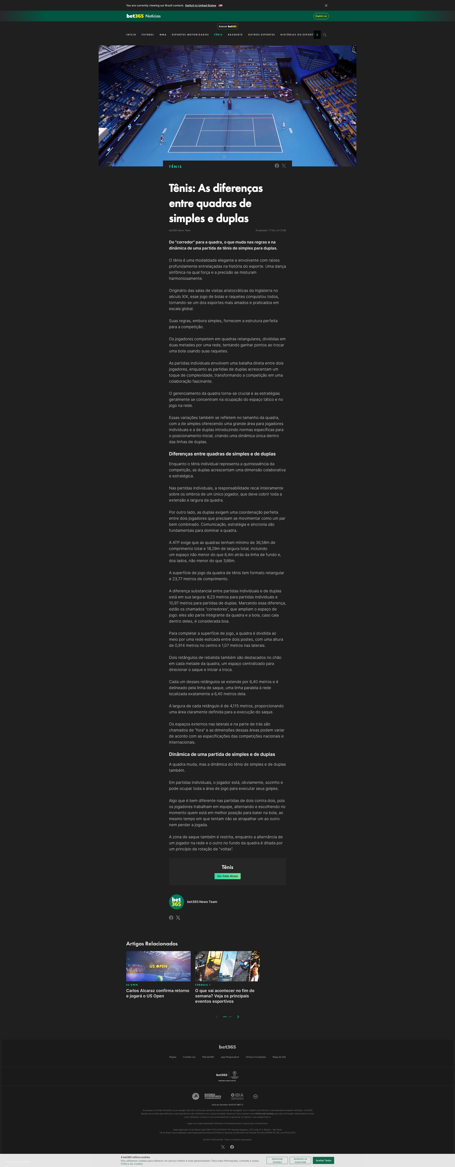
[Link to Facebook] (277, 168)
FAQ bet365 (208, 1057)
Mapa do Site (279, 1057)
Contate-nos (189, 1057)
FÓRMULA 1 (203, 985)
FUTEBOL (148, 34)
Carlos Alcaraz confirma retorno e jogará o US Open (157, 993)
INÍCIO (131, 34)
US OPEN (132, 985)
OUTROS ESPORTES (261, 34)
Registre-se (321, 16)
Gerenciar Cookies (277, 1160)
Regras (172, 1057)
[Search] (325, 34)
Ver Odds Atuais (227, 876)
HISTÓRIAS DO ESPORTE (297, 34)
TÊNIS (218, 34)
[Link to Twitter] (284, 168)
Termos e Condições (256, 1057)
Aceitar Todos (323, 1160)
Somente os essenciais (300, 1160)
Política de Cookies (132, 1163)
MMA (163, 34)
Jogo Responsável (230, 1057)
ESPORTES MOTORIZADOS (190, 34)
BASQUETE (235, 34)
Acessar (223, 26)
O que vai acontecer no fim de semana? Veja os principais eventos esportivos (225, 996)
